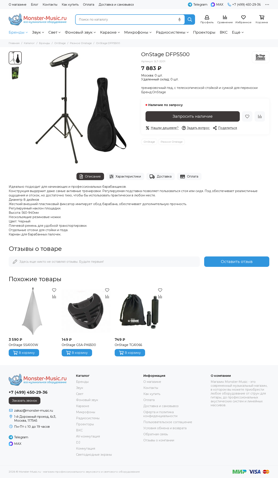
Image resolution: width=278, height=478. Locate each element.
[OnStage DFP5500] (80, 107)
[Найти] (190, 19)
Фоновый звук (79, 32)
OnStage (60, 43)
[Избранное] (247, 116)
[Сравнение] (260, 116)
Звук (36, 32)
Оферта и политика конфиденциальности (160, 414)
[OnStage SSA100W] (33, 311)
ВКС (224, 32)
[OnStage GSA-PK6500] (86, 311)
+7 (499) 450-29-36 (246, 5)
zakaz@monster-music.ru (33, 411)
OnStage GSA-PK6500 (79, 345)
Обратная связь (155, 434)
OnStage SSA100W (23, 345)
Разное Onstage (81, 43)
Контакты (50, 5)
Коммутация (85, 448)
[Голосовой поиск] (179, 19)
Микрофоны (136, 32)
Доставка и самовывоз (116, 5)
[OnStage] (260, 57)
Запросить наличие (193, 116)
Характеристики (128, 176)
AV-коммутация (88, 436)
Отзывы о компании (158, 440)
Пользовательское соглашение (167, 422)
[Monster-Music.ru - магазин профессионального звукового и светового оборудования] (37, 19)
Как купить (70, 5)
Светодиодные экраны (94, 455)
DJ (78, 442)
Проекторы (204, 32)
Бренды (17, 32)
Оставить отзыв (237, 261)
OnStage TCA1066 (128, 345)
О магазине (17, 5)
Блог (34, 5)
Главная (14, 43)
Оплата (88, 5)
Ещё (236, 32)
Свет (52, 32)
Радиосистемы (170, 32)
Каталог (29, 43)
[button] (26, 108)
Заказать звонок (24, 401)
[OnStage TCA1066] (139, 311)
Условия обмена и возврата (165, 428)
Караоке (108, 32)
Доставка (164, 176)
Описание (93, 176)
